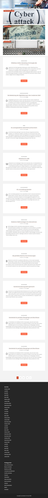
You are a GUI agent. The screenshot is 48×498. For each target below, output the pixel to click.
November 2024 (7, 403)
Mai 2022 (6, 446)
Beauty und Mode (8, 466)
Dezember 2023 (7, 421)
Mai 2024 (6, 413)
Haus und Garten (24, 156)
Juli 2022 (6, 444)
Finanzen (6, 475)
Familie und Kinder (8, 473)
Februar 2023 (7, 432)
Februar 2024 (7, 417)
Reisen (24, 125)
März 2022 (6, 450)
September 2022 (7, 440)
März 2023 (6, 429)
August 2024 (7, 407)
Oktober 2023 (7, 423)
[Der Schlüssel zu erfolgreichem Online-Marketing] (24, 32)
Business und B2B (24, 60)
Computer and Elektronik (24, 93)
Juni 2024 (6, 411)
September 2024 (7, 405)
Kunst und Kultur (7, 481)
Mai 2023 (6, 427)
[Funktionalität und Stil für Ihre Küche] (24, 47)
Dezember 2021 (7, 454)
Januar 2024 (6, 419)
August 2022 (6, 442)
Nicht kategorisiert (8, 485)
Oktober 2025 (7, 389)
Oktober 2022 (7, 438)
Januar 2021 (6, 456)
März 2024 (6, 415)
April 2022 (6, 448)
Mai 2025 (6, 393)
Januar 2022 (6, 452)
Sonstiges (6, 489)
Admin (28, 64)
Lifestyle (6, 483)
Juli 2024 (6, 409)
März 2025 (6, 397)
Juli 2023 (6, 425)
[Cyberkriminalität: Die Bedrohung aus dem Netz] (24, 17)
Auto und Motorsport (24, 187)
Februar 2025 (7, 399)
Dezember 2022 (7, 434)
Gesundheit (6, 477)
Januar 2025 (6, 401)
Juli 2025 (6, 391)
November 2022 (7, 436)
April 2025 (6, 395)
